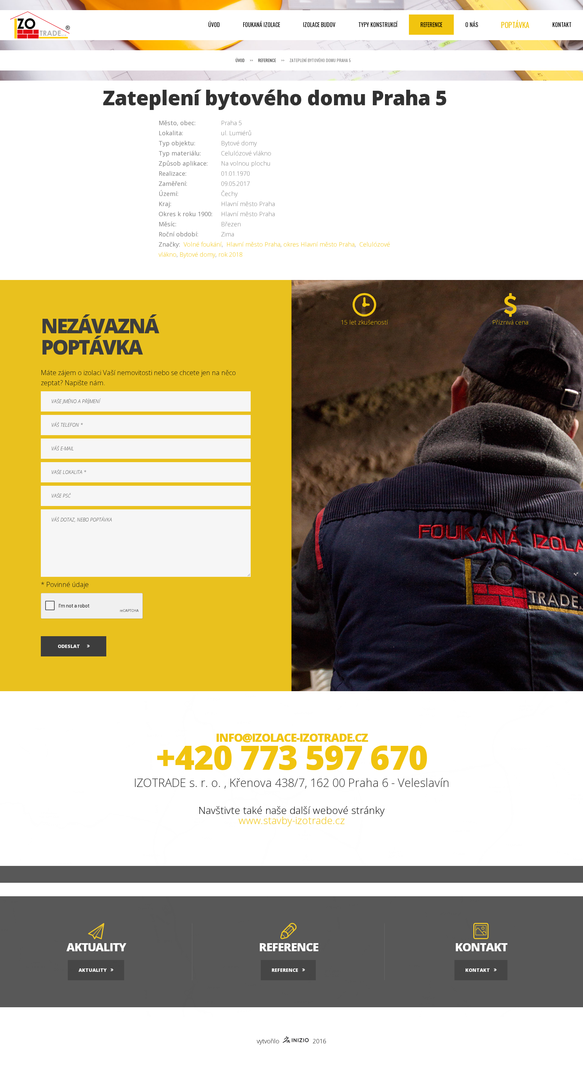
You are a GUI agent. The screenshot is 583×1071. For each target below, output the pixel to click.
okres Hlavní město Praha (319, 244)
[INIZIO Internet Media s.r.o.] (296, 1041)
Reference (431, 25)
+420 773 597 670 (291, 757)
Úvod (214, 25)
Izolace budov (319, 25)
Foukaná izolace (261, 25)
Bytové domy (197, 254)
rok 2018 (230, 254)
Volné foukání (202, 244)
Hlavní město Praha (252, 244)
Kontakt (562, 25)
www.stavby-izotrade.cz (292, 820)
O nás (471, 25)
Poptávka (515, 24)
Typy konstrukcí (377, 25)
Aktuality (93, 970)
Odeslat (69, 646)
